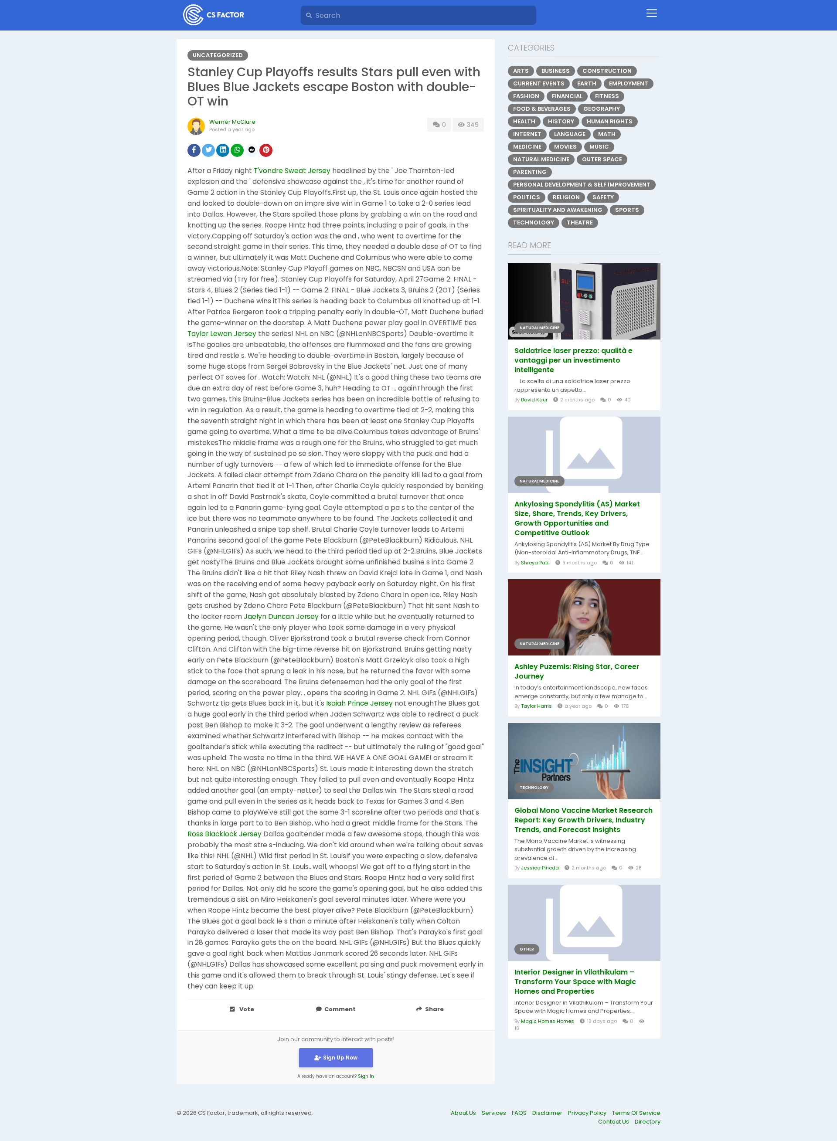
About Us (464, 1113)
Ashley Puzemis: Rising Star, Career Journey (577, 671)
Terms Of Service (636, 1113)
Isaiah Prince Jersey (359, 703)
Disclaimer (548, 1113)
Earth (586, 83)
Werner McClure (232, 122)
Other (527, 949)
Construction (607, 71)
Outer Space (602, 159)
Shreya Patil (535, 562)
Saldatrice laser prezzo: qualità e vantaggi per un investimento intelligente (573, 360)
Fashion (526, 96)
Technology (533, 222)
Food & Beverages (542, 109)
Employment (628, 83)
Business (555, 71)
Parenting (530, 172)
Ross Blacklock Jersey (224, 834)
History (561, 121)
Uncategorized (218, 55)
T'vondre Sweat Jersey (292, 170)
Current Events (539, 83)
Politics (526, 197)
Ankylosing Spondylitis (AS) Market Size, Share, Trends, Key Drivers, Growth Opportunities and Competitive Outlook (577, 518)
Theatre (580, 222)
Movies (565, 147)
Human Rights (610, 121)
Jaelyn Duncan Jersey (281, 616)
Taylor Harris (536, 706)
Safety (603, 197)
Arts (521, 71)
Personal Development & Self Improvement (581, 184)
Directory (647, 1121)
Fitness (607, 96)
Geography (601, 109)
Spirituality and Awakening (557, 210)
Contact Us (614, 1121)
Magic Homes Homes (547, 1021)
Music (599, 147)
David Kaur (534, 399)
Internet (527, 134)
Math (607, 134)
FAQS (520, 1113)
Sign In (366, 1076)
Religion (566, 197)
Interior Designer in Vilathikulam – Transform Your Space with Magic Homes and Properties (575, 982)
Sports (627, 210)
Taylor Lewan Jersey (221, 333)
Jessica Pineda (540, 867)
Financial (567, 96)
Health (524, 121)
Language (569, 134)
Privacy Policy (588, 1113)
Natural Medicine (541, 159)
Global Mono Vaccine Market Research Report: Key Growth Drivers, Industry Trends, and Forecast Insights (583, 820)
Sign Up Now (340, 1057)
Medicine (527, 147)
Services (494, 1113)
